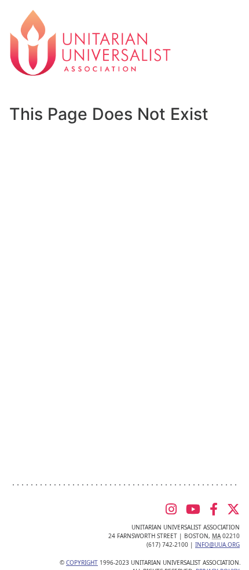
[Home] (90, 41)
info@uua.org (217, 544)
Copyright (82, 562)
